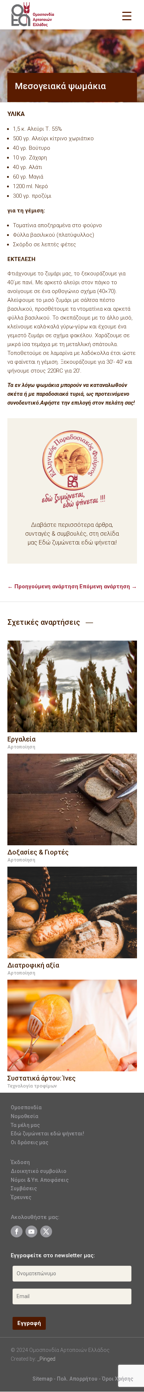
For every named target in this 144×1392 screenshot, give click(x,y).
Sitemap (42, 1379)
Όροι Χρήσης (117, 1379)
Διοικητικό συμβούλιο (38, 1171)
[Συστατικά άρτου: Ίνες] (72, 1025)
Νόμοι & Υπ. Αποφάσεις (40, 1180)
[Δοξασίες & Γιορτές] (72, 799)
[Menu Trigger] (127, 16)
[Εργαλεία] (72, 686)
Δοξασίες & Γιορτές (38, 852)
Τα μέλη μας (25, 1125)
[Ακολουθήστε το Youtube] (31, 1231)
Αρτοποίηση (21, 747)
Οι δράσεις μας (29, 1142)
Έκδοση (20, 1162)
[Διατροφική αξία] (72, 912)
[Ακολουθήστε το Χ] (46, 1231)
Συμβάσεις (24, 1188)
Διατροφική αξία (33, 965)
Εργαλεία (21, 739)
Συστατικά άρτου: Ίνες (41, 1078)
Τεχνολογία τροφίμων (32, 1086)
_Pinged (46, 1359)
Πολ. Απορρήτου (78, 1379)
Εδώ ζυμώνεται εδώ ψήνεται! (47, 1133)
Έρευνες (21, 1197)
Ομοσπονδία (26, 1107)
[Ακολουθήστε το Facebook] (17, 1231)
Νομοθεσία (24, 1116)
